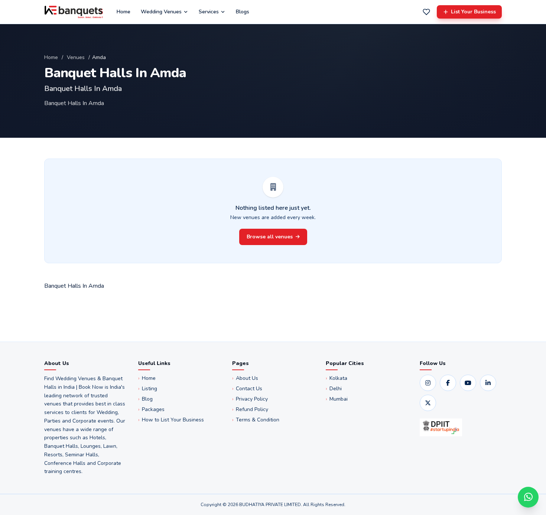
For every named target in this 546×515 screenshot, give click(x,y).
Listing (147, 388)
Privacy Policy (250, 398)
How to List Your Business (171, 419)
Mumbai (337, 398)
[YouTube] (468, 383)
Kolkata (336, 378)
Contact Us (247, 388)
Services (209, 11)
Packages (151, 409)
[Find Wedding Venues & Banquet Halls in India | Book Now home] (73, 12)
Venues (76, 57)
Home (123, 11)
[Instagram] (428, 383)
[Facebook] (448, 383)
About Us (245, 378)
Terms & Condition (255, 419)
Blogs (242, 11)
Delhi (334, 388)
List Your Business (473, 11)
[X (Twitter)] (428, 403)
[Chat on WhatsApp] (528, 497)
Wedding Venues (161, 11)
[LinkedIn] (488, 383)
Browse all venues (270, 236)
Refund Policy (250, 409)
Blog (145, 398)
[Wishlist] (426, 12)
